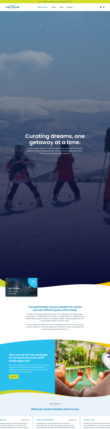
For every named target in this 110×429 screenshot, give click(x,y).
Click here (63, 1)
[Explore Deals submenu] (47, 7)
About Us (13, 376)
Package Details (12, 293)
